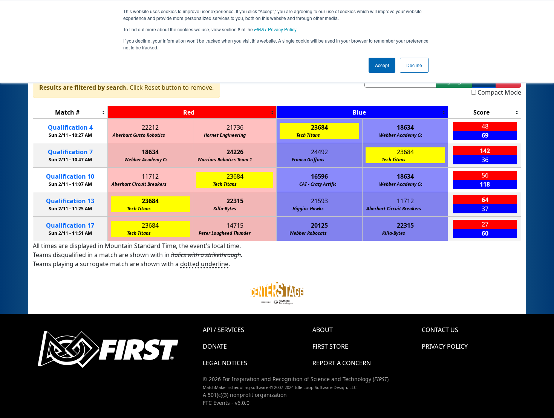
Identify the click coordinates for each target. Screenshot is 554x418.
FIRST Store (330, 346)
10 (70, 176)
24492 (319, 152)
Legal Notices (225, 363)
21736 (234, 127)
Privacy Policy (275, 29)
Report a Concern (341, 363)
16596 (319, 176)
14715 (234, 225)
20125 (319, 225)
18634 (405, 127)
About (322, 330)
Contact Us (440, 330)
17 (70, 225)
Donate (215, 346)
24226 (234, 152)
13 (70, 201)
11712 (150, 176)
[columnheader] (70, 112)
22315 (234, 201)
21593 (319, 201)
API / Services (223, 330)
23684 (319, 127)
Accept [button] (382, 65)
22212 (150, 127)
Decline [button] (414, 65)
